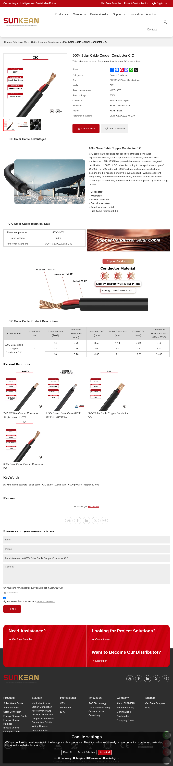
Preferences (95, 758)
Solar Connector (12, 711)
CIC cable (47, 484)
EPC (62, 711)
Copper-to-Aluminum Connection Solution (43, 720)
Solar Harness (11, 707)
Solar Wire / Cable (27, 42)
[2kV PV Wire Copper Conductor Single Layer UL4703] (24, 390)
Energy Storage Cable (15, 716)
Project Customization (136, 3)
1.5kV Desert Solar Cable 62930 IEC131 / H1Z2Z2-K (63, 415)
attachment (12, 592)
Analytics (80, 758)
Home (7, 42)
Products (60, 14)
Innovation (136, 14)
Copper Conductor (49, 42)
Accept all (105, 752)
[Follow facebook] (77, 520)
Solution (78, 14)
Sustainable (123, 716)
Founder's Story (125, 707)
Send (12, 609)
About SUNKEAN (126, 703)
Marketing (110, 758)
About (149, 14)
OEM (63, 703)
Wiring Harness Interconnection (40, 728)
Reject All (67, 752)
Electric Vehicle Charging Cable (11, 729)
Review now (93, 506)
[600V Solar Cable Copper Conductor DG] (109, 390)
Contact (152, 29)
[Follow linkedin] (86, 520)
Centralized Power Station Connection (42, 705)
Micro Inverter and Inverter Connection (42, 712)
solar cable (35, 484)
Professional (98, 14)
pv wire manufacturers (15, 484)
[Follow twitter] (95, 520)
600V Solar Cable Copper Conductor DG (108, 415)
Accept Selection (86, 752)
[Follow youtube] (68, 520)
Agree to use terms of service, (29, 601)
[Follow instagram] (104, 520)
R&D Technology (97, 703)
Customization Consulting (96, 713)
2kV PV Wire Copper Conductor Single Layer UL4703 (21, 415)
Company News (125, 720)
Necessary (66, 758)
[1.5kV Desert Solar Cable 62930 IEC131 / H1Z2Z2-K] (67, 390)
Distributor (101, 660)
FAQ (147, 707)
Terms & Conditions (46, 601)
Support (118, 14)
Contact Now (88, 128)
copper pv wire (91, 484)
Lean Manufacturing (99, 707)
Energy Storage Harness (11, 722)
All (14, 42)
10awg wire (60, 484)
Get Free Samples (111, 3)
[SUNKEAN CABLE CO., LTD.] (21, 22)
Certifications (124, 711)
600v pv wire (75, 484)
